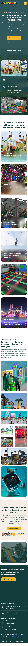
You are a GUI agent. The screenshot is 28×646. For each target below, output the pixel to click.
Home (3, 641)
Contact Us (14, 38)
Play (14, 552)
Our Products (15, 641)
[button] (25, 3)
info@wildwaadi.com (10, 629)
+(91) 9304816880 (12, 87)
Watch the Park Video (13, 42)
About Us (8, 641)
